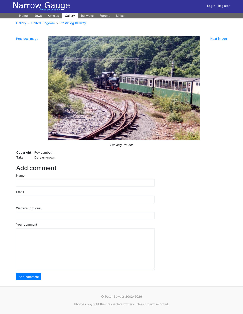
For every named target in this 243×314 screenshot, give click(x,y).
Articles (53, 15)
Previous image (27, 38)
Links (120, 15)
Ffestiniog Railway (73, 23)
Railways (87, 15)
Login (211, 6)
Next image (218, 38)
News (38, 15)
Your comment (26, 224)
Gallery (70, 15)
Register (224, 6)
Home (23, 15)
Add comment (29, 277)
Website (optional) (29, 208)
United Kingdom (43, 23)
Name (20, 175)
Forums (105, 15)
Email (20, 192)
